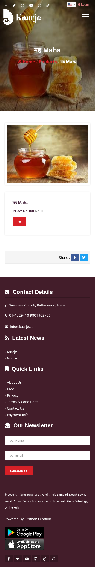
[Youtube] (31, 5)
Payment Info (17, 414)
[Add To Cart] (19, 221)
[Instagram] (40, 5)
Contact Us (15, 408)
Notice (12, 358)
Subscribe (18, 471)
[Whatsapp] (22, 5)
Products (47, 61)
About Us (14, 382)
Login (84, 4)
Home (28, 61)
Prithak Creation (38, 518)
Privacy (12, 395)
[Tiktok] (48, 5)
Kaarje (12, 351)
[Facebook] (6, 5)
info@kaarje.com (23, 326)
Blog (10, 388)
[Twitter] (14, 5)
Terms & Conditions (22, 401)
